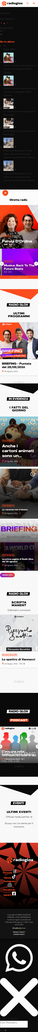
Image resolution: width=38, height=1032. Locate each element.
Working (6, 747)
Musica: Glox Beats (16, 269)
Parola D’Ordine (17, 241)
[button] (11, 277)
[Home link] (12, 3)
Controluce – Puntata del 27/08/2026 (18, 365)
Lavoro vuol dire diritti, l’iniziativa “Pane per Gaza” (18, 755)
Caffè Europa (7, 655)
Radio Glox (7, 236)
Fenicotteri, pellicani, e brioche (18, 661)
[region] (19, 585)
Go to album (7, 41)
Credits (16, 928)
